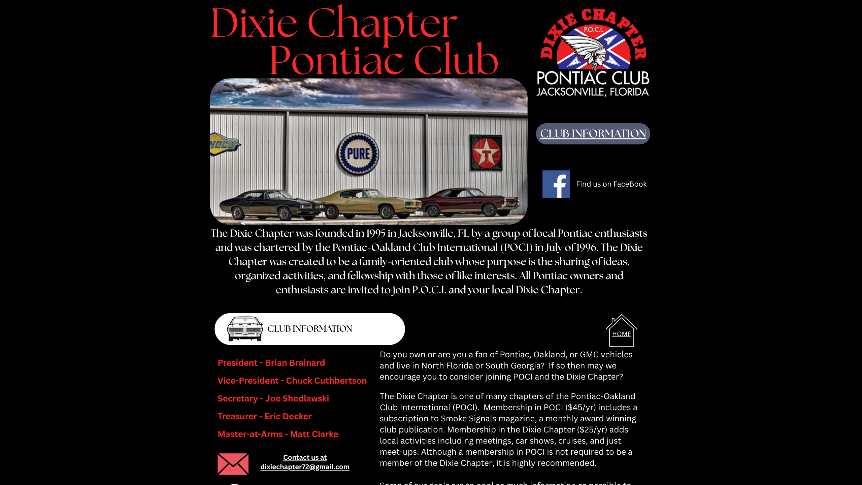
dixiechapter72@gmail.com (305, 466)
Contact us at (305, 457)
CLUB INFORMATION (593, 134)
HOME (621, 334)
